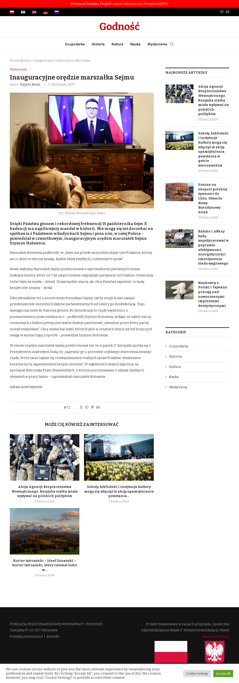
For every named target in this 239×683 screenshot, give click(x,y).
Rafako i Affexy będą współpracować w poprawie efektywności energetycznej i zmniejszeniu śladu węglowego (213, 247)
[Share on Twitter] (86, 408)
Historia (98, 44)
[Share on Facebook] (81, 408)
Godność (119, 27)
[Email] (227, 12)
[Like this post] (72, 408)
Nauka (135, 44)
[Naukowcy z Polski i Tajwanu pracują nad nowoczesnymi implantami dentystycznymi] (179, 290)
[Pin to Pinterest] (92, 408)
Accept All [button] (223, 673)
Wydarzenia (157, 44)
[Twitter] (222, 12)
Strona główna (20, 60)
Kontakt (53, 637)
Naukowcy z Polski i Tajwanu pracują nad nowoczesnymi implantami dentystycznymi (212, 294)
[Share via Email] (98, 408)
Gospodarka (75, 44)
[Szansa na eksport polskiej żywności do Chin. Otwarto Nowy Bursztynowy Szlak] (179, 191)
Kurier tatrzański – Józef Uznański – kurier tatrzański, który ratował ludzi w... (44, 565)
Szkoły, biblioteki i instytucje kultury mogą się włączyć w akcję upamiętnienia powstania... (119, 491)
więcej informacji (215, 637)
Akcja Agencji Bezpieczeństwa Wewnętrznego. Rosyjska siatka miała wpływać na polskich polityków (44, 491)
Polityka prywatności (26, 637)
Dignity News (30, 85)
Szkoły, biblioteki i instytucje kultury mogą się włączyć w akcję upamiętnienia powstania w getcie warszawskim (213, 149)
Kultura (117, 44)
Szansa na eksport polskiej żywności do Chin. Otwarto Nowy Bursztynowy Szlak (212, 198)
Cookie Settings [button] (197, 673)
